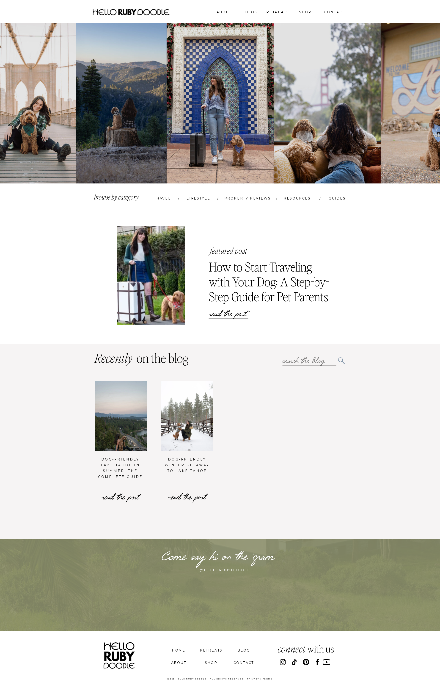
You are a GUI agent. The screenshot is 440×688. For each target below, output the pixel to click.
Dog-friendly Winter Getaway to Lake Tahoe (187, 465)
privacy (253, 679)
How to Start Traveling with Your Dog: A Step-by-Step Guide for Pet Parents (269, 281)
